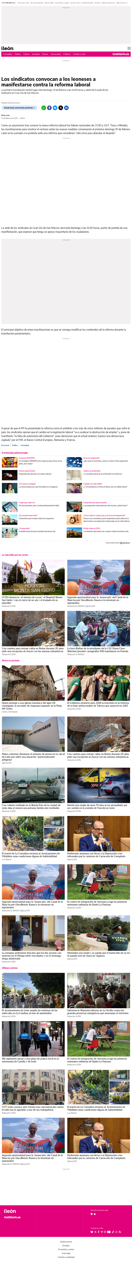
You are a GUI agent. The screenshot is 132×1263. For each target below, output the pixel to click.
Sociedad (35, 54)
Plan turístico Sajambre (36, 3)
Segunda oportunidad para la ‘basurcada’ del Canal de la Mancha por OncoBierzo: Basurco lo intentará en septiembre (97, 600)
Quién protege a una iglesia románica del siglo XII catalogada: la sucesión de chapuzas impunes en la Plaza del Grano (32, 705)
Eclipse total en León (122, 3)
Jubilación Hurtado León (108, 3)
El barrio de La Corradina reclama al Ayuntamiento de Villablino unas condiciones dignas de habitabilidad (31, 855)
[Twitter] (60, 107)
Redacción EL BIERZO (75, 606)
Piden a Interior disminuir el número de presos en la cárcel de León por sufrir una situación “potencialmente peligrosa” (33, 756)
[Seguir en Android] (92, 1214)
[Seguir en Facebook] (98, 1232)
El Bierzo (67, 54)
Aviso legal (66, 1253)
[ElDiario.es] (120, 54)
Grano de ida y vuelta (23, 3)
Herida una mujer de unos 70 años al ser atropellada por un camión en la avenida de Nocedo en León (97, 807)
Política (18, 54)
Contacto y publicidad (66, 1257)
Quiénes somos (66, 1242)
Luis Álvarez (6, 859)
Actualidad (7, 54)
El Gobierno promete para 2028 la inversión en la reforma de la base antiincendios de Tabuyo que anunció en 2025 (98, 704)
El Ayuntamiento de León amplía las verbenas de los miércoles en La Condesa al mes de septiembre (29, 1012)
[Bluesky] (55, 107)
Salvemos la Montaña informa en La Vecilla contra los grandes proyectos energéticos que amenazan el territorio (97, 1012)
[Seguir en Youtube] (109, 1232)
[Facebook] (49, 107)
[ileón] (18, 1211)
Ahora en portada (10, 660)
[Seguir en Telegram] (102, 1232)
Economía (5, 445)
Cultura (26, 54)
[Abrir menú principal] (129, 48)
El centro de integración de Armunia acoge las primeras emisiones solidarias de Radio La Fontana (97, 903)
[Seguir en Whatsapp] (117, 1232)
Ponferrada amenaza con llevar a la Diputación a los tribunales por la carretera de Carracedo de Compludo (96, 855)
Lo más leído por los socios (15, 555)
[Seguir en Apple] (95, 1214)
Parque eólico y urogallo (62, 3)
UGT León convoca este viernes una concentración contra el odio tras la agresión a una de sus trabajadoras (33, 1108)
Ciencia (45, 54)
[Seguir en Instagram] (105, 1232)
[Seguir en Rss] (120, 1232)
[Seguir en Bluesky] (92, 1232)
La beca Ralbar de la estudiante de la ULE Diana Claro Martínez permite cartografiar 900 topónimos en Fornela (97, 650)
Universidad (56, 54)
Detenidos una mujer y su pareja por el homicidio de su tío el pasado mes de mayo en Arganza (98, 954)
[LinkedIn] (66, 107)
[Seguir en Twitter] (95, 1232)
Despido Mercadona (87, 3)
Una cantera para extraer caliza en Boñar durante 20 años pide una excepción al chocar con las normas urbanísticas (33, 650)
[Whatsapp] (43, 107)
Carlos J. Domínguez (9, 712)
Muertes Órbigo (49, 3)
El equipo (66, 1245)
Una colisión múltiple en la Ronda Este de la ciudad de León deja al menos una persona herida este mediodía (31, 807)
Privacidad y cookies (66, 1249)
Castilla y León (79, 54)
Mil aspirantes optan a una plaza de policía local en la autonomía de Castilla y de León (30, 1060)
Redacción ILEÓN (8, 606)
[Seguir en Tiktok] (113, 1232)
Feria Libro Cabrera (75, 3)
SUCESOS (97, 3)
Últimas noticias (10, 968)
